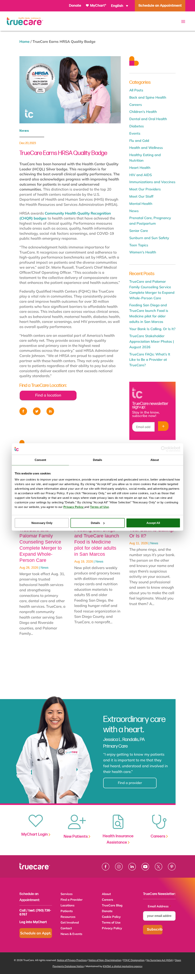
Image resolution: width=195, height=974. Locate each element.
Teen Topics (138, 245)
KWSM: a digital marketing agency (122, 966)
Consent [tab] (40, 459)
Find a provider (130, 783)
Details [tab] (97, 459)
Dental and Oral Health (148, 119)
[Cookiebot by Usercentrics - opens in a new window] (163, 449)
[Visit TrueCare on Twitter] (158, 866)
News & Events (71, 934)
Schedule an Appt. (35, 933)
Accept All (153, 523)
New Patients (76, 836)
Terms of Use (111, 922)
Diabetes (136, 126)
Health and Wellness (146, 147)
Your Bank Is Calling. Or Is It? (152, 329)
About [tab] (154, 459)
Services (67, 894)
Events (134, 133)
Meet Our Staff (141, 196)
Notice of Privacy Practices (72, 960)
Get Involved (70, 922)
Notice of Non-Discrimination (105, 960)
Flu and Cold (139, 140)
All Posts (136, 90)
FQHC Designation (134, 960)
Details (95, 523)
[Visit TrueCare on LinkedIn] (132, 866)
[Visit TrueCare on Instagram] (119, 866)
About (106, 894)
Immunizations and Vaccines (152, 182)
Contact (66, 928)
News (24, 131)
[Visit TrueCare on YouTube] (145, 866)
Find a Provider (71, 899)
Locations (67, 905)
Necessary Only (41, 523)
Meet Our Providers (145, 189)
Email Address (159, 906)
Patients (67, 911)
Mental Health (140, 203)
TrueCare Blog (112, 905)
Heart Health (139, 167)
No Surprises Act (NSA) (159, 960)
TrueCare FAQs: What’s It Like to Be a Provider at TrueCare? (149, 359)
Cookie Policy (111, 917)
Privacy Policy (112, 928)
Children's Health (143, 111)
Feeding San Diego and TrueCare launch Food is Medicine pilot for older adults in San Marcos (96, 542)
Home (24, 41)
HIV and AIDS (140, 175)
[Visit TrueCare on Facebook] (105, 866)
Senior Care (138, 230)
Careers (135, 104)
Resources (68, 917)
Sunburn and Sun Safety (149, 238)
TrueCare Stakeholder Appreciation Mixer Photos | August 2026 (151, 341)
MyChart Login (35, 834)
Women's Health (142, 252)
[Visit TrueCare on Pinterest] (172, 866)
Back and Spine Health (147, 97)
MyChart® (97, 5)
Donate (75, 5)
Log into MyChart (33, 922)
